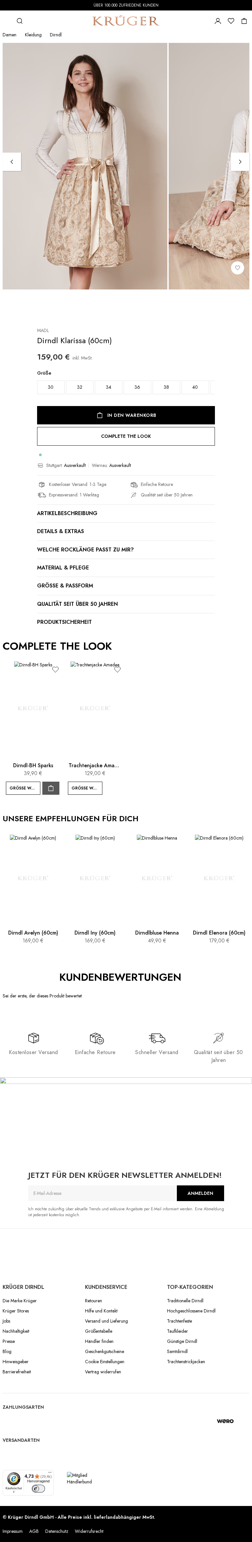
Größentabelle (98, 1331)
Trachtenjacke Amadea (95, 765)
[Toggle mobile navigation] (6, 20)
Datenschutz (56, 1531)
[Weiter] (240, 162)
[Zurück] (12, 162)
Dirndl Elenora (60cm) (219, 933)
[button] (55, 669)
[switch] (38, 1489)
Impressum (13, 1531)
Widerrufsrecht (89, 1531)
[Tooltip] (189, 977)
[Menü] (50, 1474)
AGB (34, 1531)
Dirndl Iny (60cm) (95, 933)
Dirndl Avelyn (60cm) (33, 933)
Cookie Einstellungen (104, 1361)
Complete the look (126, 436)
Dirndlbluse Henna (157, 933)
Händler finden (99, 1341)
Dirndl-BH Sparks (33, 765)
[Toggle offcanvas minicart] (244, 21)
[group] (126, 384)
